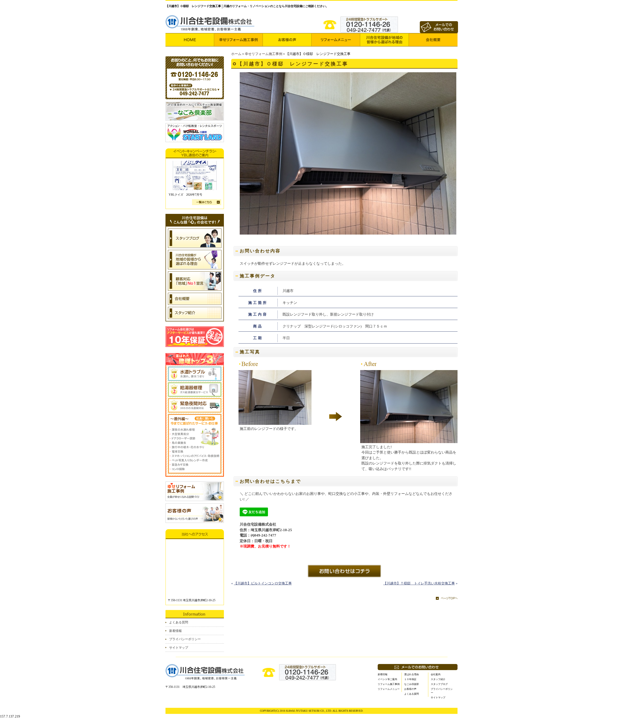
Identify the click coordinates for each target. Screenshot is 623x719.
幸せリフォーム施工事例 (263, 54)
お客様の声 (410, 689)
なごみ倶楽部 (411, 684)
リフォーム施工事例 (389, 684)
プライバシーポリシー (185, 639)
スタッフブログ (439, 684)
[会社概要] (433, 39)
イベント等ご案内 (387, 679)
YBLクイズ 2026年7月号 (185, 194)
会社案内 (435, 674)
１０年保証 (410, 679)
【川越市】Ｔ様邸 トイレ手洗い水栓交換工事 (419, 583)
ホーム (236, 54)
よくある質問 (178, 622)
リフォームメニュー (389, 689)
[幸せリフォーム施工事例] (238, 39)
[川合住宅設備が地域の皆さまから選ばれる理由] (384, 39)
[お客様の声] (287, 39)
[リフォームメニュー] (336, 39)
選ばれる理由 (411, 674)
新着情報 (175, 631)
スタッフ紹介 (438, 679)
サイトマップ (178, 647)
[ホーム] (189, 39)
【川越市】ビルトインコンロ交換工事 (263, 583)
